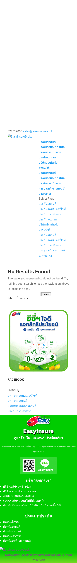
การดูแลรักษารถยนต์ (51, 188)
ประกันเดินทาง (12, 535)
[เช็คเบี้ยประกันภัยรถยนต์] (38, 375)
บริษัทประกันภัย (48, 162)
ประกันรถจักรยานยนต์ (17, 540)
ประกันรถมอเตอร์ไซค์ (52, 178)
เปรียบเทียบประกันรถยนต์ (18, 496)
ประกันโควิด (11, 521)
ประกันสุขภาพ (47, 157)
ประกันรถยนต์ (47, 142)
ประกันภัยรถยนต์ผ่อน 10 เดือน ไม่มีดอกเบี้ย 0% (32, 505)
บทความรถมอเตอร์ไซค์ (22, 395)
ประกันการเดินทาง (50, 152)
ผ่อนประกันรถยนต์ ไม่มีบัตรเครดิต (24, 500)
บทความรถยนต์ (17, 400)
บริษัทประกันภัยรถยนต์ (22, 405)
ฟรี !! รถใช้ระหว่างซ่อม (17, 486)
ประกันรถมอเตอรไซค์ (52, 147)
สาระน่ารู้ (44, 168)
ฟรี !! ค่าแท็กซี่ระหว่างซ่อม (19, 491)
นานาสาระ (45, 194)
